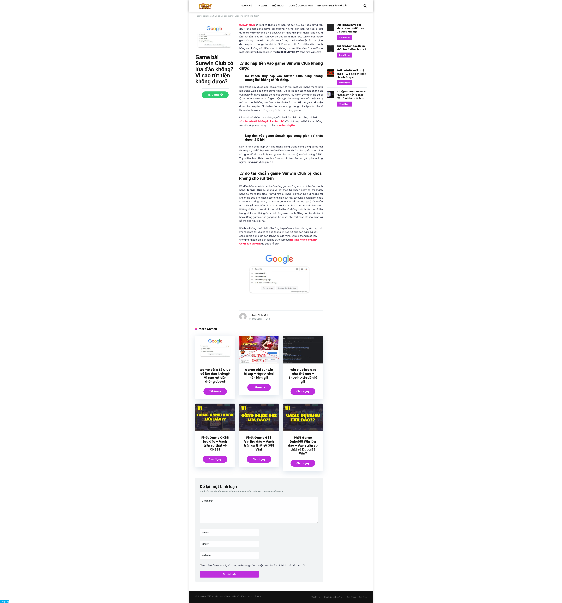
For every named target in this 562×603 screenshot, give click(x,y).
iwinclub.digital (285, 125)
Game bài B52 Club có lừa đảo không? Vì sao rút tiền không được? (215, 376)
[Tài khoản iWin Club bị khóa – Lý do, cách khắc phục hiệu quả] (330, 76)
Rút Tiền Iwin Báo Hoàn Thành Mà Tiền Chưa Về (351, 47)
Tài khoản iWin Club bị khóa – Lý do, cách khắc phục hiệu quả (351, 74)
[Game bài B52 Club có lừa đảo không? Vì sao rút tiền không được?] (215, 362)
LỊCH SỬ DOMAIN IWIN (301, 5)
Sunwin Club (247, 25)
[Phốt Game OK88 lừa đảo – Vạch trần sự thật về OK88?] (215, 430)
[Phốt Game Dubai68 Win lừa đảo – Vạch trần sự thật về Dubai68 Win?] (303, 430)
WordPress (241, 596)
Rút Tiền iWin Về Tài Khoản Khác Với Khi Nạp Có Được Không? (351, 28)
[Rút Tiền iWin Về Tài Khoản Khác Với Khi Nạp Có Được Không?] (330, 30)
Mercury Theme (254, 596)
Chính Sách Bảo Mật (333, 597)
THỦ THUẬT (278, 5)
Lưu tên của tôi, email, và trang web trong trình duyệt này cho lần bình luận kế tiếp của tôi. (253, 565)
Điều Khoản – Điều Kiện (357, 597)
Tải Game (214, 94)
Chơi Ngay (302, 391)
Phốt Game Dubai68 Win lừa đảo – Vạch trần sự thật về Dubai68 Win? (303, 445)
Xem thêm (344, 37)
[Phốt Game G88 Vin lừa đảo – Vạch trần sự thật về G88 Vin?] (259, 430)
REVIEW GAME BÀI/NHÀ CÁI (332, 5)
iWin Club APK (260, 315)
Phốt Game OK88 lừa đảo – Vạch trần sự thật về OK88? (215, 443)
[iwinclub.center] (205, 5)
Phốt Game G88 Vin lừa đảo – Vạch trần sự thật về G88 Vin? (259, 443)
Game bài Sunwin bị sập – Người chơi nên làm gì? (259, 374)
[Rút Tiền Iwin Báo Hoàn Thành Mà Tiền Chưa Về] (330, 51)
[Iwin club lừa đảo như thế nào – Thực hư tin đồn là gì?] (303, 362)
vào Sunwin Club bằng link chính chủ (261, 121)
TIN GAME (262, 5)
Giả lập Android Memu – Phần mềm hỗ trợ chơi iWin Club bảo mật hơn (351, 95)
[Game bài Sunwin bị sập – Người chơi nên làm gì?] (259, 362)
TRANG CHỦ (245, 5)
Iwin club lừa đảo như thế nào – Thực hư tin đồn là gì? (302, 376)
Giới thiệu (315, 597)
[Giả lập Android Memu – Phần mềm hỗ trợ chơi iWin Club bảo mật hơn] (330, 97)
